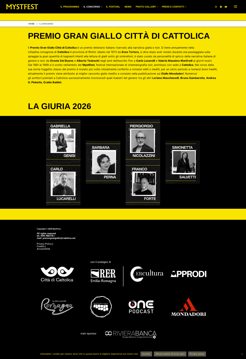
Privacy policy (197, 353)
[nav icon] (235, 6)
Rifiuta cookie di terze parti (170, 353)
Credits (40, 246)
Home (31, 24)
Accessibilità (43, 249)
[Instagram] (216, 7)
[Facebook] (221, 7)
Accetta (146, 353)
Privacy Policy (44, 244)
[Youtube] (226, 7)
